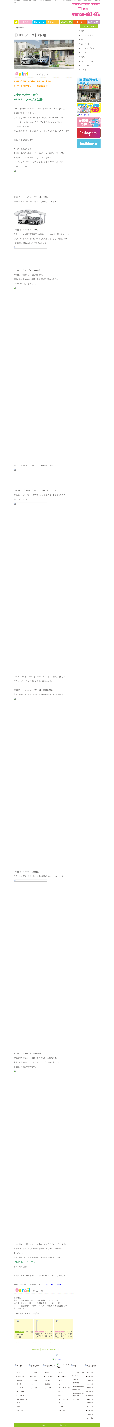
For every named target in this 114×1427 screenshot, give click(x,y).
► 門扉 (81, 31)
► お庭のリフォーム (21, 1399)
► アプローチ (19, 1403)
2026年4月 (90, 1380)
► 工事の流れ (33, 1372)
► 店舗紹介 (47, 1372)
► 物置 (81, 39)
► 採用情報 (47, 1384)
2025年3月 (90, 1410)
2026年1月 (90, 1387)
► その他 (82, 70)
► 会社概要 (47, 1380)
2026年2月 (90, 1384)
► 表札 (81, 57)
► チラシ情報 (33, 1380)
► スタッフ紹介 (48, 1376)
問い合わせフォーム (54, 1284)
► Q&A (32, 1384)
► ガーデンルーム (86, 61)
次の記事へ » (53, 1349)
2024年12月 (90, 1414)
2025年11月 (90, 1391)
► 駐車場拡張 (75, 1383)
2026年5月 (90, 1376)
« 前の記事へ (35, 1349)
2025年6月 (90, 1399)
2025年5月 (90, 1403)
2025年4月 (90, 1406)
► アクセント (84, 65)
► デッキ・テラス (86, 35)
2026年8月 (90, 1372)
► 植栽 (18, 1406)
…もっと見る (19, 1410)
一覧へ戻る (45, 1349)
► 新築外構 (19, 1380)
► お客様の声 (33, 1376)
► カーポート (84, 44)
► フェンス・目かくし (87, 48)
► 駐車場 (18, 1384)
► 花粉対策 (75, 1379)
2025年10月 (90, 1395)
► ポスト (82, 52)
